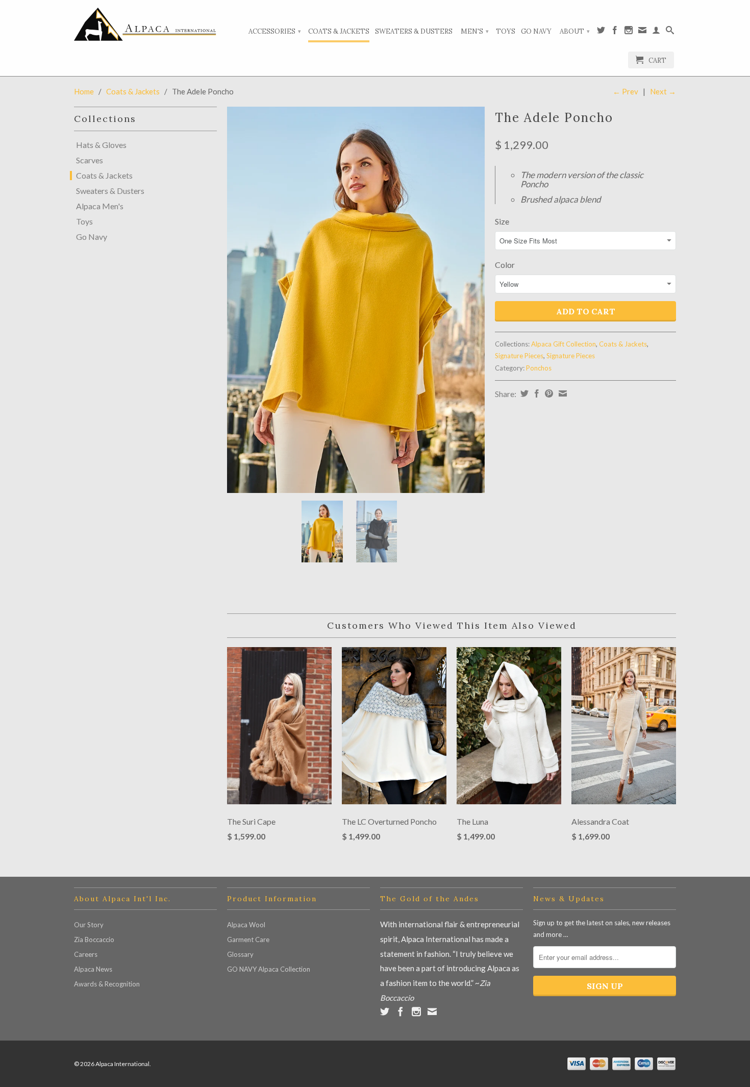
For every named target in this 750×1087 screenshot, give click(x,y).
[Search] (670, 32)
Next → (663, 91)
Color (505, 264)
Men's (475, 31)
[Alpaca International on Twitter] (601, 32)
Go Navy (536, 31)
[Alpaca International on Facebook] (615, 32)
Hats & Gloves (101, 145)
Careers (85, 954)
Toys (505, 31)
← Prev (625, 91)
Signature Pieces (519, 356)
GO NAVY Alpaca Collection (268, 969)
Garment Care (248, 939)
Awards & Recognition (107, 984)
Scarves (89, 160)
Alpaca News (93, 969)
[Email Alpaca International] (642, 32)
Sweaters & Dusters (414, 31)
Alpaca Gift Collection (563, 344)
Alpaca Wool (246, 925)
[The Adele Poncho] (356, 300)
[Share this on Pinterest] (547, 393)
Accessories (274, 31)
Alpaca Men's (99, 206)
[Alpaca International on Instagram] (628, 32)
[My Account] (656, 32)
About (575, 31)
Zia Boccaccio (94, 939)
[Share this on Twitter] (523, 393)
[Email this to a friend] (561, 393)
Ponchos (539, 368)
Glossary (240, 954)
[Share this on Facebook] (535, 393)
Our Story (89, 925)
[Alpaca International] (145, 24)
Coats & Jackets (338, 31)
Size (502, 221)
